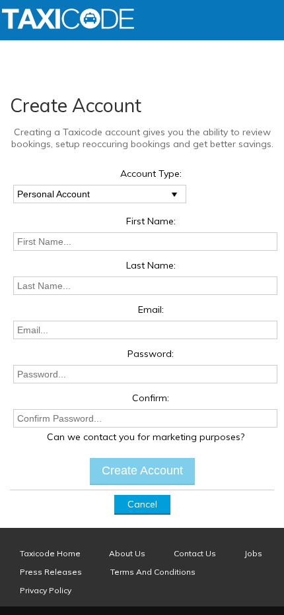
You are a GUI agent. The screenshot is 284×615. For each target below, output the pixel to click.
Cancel (142, 504)
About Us (127, 553)
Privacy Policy (45, 590)
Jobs (253, 553)
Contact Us (195, 553)
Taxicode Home (50, 553)
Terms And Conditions (152, 572)
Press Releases (51, 572)
